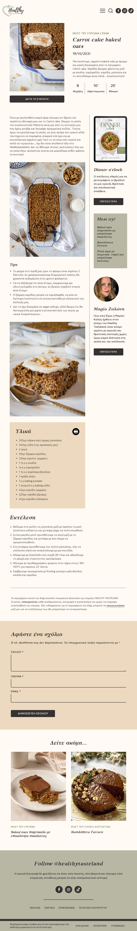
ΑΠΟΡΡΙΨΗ (100, 925)
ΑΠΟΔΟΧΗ (82, 925)
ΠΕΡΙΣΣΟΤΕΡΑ (108, 201)
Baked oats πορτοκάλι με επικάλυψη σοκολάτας (106, 232)
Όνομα (17, 676)
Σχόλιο (17, 652)
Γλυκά (89, 826)
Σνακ (105, 33)
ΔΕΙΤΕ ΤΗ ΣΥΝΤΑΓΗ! (37, 99)
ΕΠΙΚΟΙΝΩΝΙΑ (67, 907)
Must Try (80, 33)
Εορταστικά (103, 826)
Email (16, 691)
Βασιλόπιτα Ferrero (105, 244)
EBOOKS (35, 907)
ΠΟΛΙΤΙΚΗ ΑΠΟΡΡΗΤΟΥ (93, 907)
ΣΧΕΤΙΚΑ (49, 907)
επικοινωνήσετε (115, 605)
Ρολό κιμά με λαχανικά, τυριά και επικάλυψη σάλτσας (110, 256)
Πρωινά (94, 33)
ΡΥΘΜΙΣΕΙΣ (118, 925)
